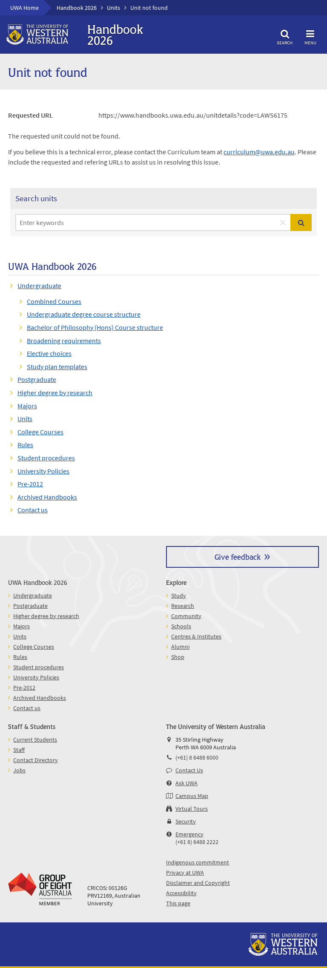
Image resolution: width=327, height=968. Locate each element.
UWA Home (24, 8)
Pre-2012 (30, 484)
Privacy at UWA (185, 872)
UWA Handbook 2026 (37, 582)
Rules (25, 444)
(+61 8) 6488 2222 (196, 842)
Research (182, 606)
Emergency (189, 834)
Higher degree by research (54, 392)
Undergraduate (39, 285)
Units (113, 8)
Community (186, 616)
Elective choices (49, 353)
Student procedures (46, 458)
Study (178, 595)
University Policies (43, 471)
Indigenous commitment (197, 862)
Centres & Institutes (196, 636)
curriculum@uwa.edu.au (259, 151)
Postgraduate (36, 379)
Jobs (19, 770)
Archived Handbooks (47, 497)
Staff (19, 750)
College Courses (40, 432)
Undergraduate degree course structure (84, 314)
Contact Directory (35, 760)
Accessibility (181, 893)
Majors (27, 406)
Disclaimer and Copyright (198, 883)
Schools (181, 626)
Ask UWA (186, 783)
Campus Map (191, 796)
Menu (310, 42)
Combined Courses (54, 301)
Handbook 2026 (77, 8)
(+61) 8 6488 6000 (196, 757)
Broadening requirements (64, 340)
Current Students (35, 739)
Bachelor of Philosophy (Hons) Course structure (95, 327)
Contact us (32, 510)
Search (285, 42)
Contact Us (189, 770)
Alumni (180, 646)
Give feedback (238, 556)
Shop (177, 657)
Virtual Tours (191, 808)
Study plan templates (57, 366)
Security (185, 821)
